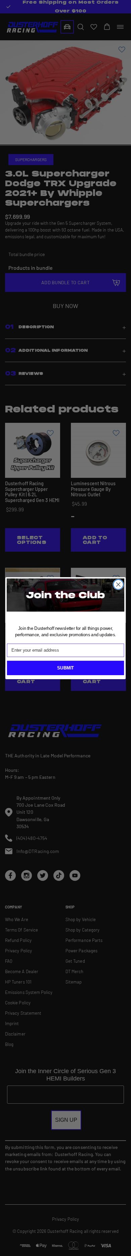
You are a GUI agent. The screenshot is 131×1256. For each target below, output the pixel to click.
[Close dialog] (118, 584)
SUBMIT (65, 667)
